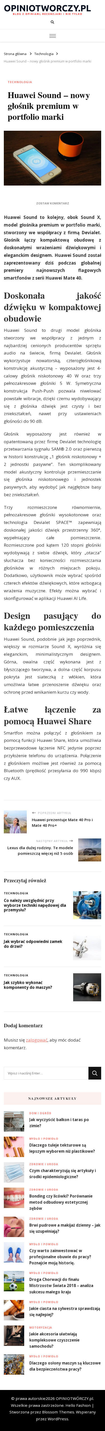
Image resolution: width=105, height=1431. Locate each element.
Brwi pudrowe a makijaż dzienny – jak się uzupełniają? (64, 1228)
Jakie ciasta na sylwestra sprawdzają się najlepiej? (64, 1311)
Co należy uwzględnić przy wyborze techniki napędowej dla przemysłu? (35, 905)
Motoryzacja (40, 1327)
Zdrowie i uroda (43, 1164)
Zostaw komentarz (52, 203)
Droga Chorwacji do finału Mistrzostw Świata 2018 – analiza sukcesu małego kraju (61, 1285)
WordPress (58, 1418)
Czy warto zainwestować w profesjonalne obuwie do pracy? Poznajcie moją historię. (60, 1256)
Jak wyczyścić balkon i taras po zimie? (59, 1122)
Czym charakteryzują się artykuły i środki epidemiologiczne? (62, 1173)
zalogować (36, 1040)
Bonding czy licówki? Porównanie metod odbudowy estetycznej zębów (61, 1202)
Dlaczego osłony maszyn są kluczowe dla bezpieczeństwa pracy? (65, 1366)
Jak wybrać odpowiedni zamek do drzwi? (33, 944)
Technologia (20, 82)
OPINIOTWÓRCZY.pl (74, 1398)
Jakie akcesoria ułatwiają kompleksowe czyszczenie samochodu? (54, 1340)
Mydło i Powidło (43, 1138)
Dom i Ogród (40, 1113)
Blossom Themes (58, 1411)
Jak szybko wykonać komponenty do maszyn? (28, 985)
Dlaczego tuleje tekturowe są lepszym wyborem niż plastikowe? (62, 1148)
